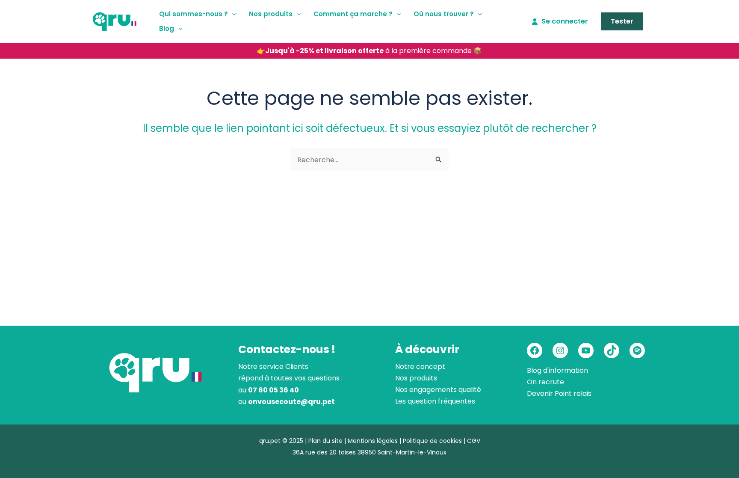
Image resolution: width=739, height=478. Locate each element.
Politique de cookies (432, 440)
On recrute (545, 382)
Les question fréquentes (435, 401)
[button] (232, 14)
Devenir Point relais (559, 393)
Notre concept (420, 366)
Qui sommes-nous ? (193, 13)
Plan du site (325, 440)
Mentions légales (373, 440)
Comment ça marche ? (353, 13)
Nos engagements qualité (438, 390)
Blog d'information (557, 370)
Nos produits (271, 13)
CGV (473, 440)
